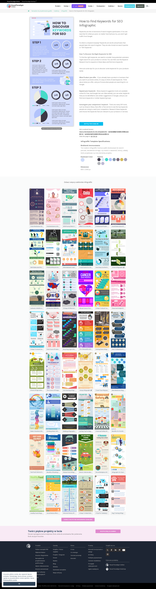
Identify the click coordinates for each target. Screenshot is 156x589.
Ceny (37, 577)
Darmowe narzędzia (59, 570)
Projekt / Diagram (59, 555)
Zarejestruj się (129, 6)
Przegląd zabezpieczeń (113, 586)
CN (96, 136)
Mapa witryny (57, 573)
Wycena (120, 6)
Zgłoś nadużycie (93, 569)
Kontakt (73, 558)
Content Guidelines (94, 561)
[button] (67, 6)
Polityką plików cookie (10, 580)
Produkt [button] (57, 6)
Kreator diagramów (41, 555)
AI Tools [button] (78, 6)
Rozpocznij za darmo (108, 531)
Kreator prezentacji (41, 569)
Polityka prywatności (95, 558)
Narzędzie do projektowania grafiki (41, 11)
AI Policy (91, 555)
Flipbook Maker (40, 552)
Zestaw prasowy (76, 555)
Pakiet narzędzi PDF (41, 549)
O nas (72, 549)
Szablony (56, 11)
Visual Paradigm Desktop (28, 1)
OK (19, 583)
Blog (54, 564)
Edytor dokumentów (42, 566)
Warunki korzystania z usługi (66, 586)
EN (92, 136)
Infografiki (64, 11)
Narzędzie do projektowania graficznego (40, 560)
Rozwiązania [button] (100, 6)
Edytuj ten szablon (91, 124)
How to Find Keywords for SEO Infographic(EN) (93, 132)
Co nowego (74, 552)
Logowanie (140, 6)
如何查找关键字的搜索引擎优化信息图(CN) (97, 134)
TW (94, 136)
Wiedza (55, 567)
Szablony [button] (111, 6)
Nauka (55, 561)
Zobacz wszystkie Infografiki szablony (78, 519)
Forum (55, 558)
